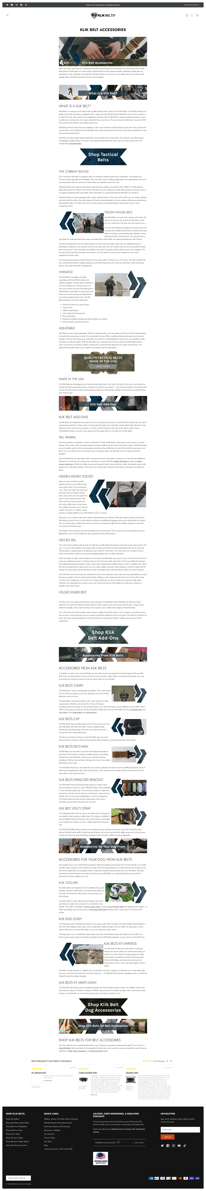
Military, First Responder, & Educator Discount (103, 5)
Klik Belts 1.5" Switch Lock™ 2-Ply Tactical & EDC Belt (130, 1088)
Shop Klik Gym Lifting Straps (17, 1141)
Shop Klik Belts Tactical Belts (17, 1123)
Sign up (168, 1137)
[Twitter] (7, 5)
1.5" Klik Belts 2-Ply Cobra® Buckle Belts (83, 1087)
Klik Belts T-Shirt (71, 685)
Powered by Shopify (24, 1184)
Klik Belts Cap (69, 719)
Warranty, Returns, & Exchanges (57, 1126)
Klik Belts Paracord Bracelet (81, 779)
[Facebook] (12, 5)
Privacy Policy (49, 1138)
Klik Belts (14, 1184)
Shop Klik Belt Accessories (16, 1145)
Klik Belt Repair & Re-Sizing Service (58, 1123)
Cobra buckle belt (88, 1072)
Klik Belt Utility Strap (75, 808)
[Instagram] (16, 5)
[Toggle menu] (8, 15)
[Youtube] (21, 5)
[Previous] (69, 5)
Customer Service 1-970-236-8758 (58, 1149)
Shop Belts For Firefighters (16, 1126)
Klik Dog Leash (70, 919)
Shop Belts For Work (14, 1130)
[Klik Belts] (103, 15)
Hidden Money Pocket (76, 476)
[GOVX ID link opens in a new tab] (124, 1143)
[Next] (137, 5)
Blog (46, 1145)
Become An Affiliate (52, 1130)
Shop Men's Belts (13, 1134)
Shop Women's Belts (14, 1138)
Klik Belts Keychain (73, 746)
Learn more (139, 1142)
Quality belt (132, 1072)
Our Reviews (49, 1134)
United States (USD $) (191, 5)
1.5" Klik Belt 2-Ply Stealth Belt (36, 1086)
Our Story (48, 1141)
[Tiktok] (26, 5)
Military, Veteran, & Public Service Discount (61, 1119)
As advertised (38, 1072)
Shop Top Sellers (12, 1119)
